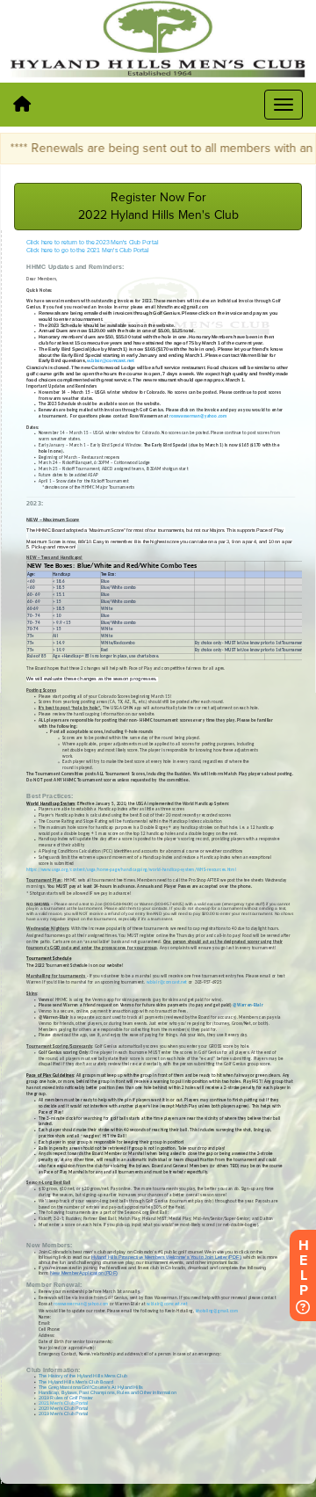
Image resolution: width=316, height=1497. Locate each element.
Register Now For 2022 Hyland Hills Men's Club (158, 206)
